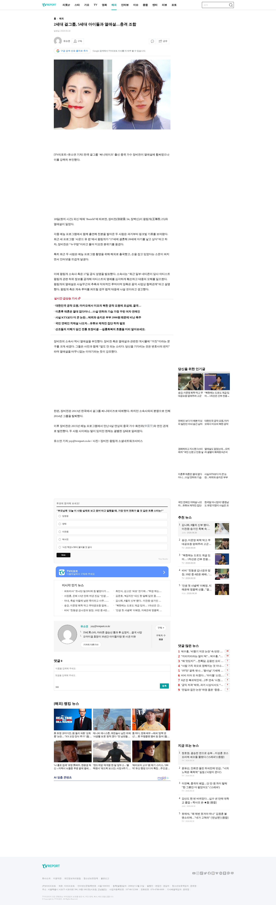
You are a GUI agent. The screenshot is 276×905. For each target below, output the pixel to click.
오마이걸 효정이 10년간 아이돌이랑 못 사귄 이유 (109, 636)
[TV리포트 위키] (216, 874)
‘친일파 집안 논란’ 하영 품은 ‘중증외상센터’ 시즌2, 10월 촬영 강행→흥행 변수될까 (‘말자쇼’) (202, 689)
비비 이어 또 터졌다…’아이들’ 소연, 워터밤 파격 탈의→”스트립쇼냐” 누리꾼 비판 (202, 675)
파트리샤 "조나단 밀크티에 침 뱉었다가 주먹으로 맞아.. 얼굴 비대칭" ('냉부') (85, 592)
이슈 (135, 5)
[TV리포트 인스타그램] (197, 874)
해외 (114, 5)
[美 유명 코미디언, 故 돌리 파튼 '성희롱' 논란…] (73, 724)
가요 (86, 5)
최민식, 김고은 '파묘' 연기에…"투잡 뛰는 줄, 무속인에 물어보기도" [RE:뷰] (136, 592)
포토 (174, 5)
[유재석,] (204, 817)
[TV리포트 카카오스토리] (224, 874)
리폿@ (66, 5)
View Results (163, 559)
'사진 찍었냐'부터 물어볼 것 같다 (77, 547)
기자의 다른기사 (90, 644)
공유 (165, 41)
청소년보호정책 (91, 878)
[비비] (204, 574)
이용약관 (57, 878)
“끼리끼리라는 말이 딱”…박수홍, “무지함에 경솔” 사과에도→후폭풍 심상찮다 (202, 656)
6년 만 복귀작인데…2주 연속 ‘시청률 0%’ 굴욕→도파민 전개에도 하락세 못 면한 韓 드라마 (202, 680)
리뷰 (164, 5)
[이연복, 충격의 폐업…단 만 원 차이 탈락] (204, 787)
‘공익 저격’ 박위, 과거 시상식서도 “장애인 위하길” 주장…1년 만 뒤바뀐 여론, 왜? (202, 685)
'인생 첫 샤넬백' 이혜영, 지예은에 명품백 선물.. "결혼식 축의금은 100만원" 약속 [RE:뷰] (137, 611)
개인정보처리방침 (72, 878)
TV (95, 4)
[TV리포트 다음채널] (213, 874)
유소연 (66, 41)
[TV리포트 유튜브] (193, 874)
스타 (77, 5)
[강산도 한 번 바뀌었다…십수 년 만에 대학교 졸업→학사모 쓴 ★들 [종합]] (204, 802)
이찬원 (65, 531)
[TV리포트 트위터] (205, 874)
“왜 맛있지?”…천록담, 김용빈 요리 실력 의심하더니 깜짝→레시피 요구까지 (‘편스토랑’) (202, 661)
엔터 (154, 5)
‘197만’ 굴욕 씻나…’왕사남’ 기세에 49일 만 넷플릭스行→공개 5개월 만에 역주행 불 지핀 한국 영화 (202, 670)
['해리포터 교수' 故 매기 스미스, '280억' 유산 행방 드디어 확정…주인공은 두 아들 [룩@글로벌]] (151, 756)
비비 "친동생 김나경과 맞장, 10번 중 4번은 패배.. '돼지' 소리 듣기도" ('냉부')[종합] (85, 611)
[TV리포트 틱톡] (201, 874)
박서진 (65, 539)
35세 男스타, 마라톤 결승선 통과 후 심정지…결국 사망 (112, 632)
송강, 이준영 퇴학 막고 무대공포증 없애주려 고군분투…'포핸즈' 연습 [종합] (85, 606)
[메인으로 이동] (49, 6)
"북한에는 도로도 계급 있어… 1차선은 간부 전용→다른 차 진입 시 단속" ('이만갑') (137, 606)
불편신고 (105, 878)
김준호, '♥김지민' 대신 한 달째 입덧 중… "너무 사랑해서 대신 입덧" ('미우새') (135, 596)
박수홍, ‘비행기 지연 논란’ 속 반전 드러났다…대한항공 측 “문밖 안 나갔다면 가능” (202, 651)
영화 (104, 5)
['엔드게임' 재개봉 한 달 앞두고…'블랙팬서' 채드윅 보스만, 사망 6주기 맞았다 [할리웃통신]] (112, 756)
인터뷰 (125, 5)
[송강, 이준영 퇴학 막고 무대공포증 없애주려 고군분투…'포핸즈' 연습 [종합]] (204, 543)
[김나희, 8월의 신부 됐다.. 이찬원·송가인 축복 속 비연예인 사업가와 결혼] (204, 528)
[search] (231, 5)
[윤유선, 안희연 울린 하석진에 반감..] (204, 772)
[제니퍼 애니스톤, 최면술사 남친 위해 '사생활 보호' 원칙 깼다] (112, 724)
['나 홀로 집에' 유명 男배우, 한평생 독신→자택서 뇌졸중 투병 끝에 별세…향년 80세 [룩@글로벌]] (73, 756)
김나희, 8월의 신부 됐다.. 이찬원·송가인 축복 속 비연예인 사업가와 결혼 (137, 601)
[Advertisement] (33, 63)
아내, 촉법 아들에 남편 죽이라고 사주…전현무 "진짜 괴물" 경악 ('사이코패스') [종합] (85, 601)
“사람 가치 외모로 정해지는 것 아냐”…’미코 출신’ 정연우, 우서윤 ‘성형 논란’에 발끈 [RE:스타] (202, 665)
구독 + (161, 627)
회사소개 (46, 878)
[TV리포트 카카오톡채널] (228, 874)
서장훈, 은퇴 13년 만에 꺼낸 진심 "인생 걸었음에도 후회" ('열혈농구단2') (85, 596)
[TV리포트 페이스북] (209, 874)
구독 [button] (80, 41)
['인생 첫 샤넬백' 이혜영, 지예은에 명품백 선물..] (204, 589)
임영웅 (65, 516)
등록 (164, 686)
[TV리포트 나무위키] (220, 874)
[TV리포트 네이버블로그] (232, 874)
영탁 (64, 524)
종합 (145, 5)
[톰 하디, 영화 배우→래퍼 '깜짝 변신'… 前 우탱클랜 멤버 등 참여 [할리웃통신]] (151, 724)
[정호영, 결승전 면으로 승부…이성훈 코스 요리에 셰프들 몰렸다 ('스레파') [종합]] (204, 756)
